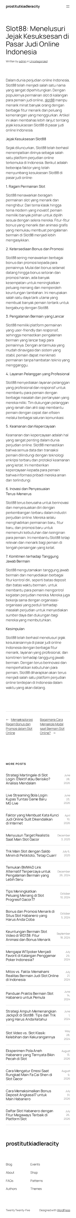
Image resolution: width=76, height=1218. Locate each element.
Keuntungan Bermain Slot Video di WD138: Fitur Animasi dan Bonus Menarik (28, 936)
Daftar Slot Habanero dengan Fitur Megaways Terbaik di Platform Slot (29, 1115)
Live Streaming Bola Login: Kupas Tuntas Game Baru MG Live (27, 799)
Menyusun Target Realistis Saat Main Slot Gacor (27, 837)
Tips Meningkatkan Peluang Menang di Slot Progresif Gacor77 (25, 895)
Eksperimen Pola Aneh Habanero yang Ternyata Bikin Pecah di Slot (30, 1055)
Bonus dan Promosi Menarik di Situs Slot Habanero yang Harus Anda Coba (30, 915)
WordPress (63, 1210)
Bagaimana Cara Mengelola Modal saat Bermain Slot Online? (52, 726)
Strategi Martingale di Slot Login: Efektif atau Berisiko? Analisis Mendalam (28, 779)
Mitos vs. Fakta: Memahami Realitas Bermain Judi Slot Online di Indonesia (32, 976)
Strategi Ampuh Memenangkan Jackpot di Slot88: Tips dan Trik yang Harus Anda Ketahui (31, 1015)
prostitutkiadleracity (23, 6)
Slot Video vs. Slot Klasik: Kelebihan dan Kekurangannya (30, 1035)
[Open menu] (67, 6)
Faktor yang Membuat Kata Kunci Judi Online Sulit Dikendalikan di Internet (32, 819)
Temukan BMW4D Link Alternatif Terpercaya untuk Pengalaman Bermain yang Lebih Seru (28, 873)
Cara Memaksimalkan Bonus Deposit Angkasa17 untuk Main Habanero (28, 1095)
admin (23, 61)
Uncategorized (39, 61)
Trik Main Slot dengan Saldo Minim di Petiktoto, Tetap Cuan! (31, 853)
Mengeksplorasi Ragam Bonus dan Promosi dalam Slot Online (19, 726)
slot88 (50, 100)
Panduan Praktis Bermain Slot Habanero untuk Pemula (29, 995)
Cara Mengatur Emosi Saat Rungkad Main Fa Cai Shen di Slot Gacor (29, 1075)
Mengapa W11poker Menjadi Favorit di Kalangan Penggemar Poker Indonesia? (31, 956)
